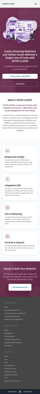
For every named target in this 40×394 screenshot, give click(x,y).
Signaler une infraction (12, 381)
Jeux (5, 359)
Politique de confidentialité (13, 319)
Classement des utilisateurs (13, 342)
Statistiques (8, 333)
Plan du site (8, 345)
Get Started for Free (20, 287)
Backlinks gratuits (10, 372)
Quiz (5, 378)
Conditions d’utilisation (12, 316)
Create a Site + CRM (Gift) (20, 76)
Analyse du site (9, 365)
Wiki (5, 362)
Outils (6, 356)
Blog (6, 307)
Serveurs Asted (9, 336)
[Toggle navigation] (36, 4)
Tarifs (6, 330)
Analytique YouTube (11, 375)
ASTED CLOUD (8, 4)
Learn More (20, 84)
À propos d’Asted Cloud (12, 310)
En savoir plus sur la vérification (15, 313)
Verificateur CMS (10, 369)
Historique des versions (12, 339)
